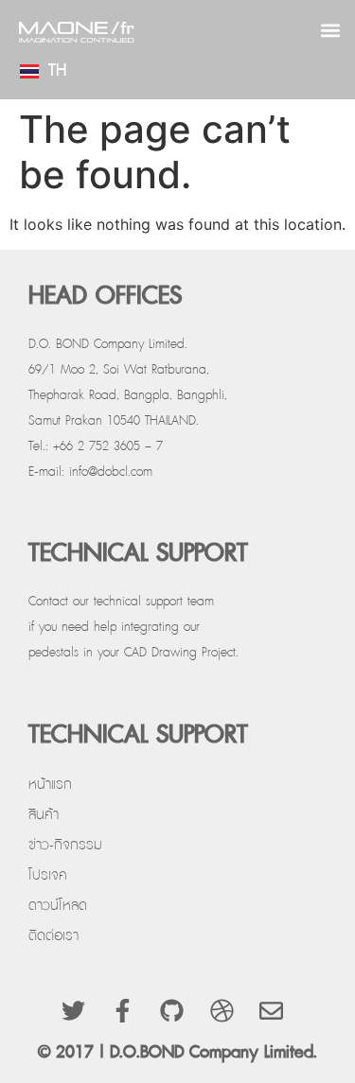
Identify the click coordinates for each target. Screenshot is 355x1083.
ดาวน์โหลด (57, 905)
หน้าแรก (50, 784)
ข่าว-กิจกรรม (65, 845)
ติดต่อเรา (53, 936)
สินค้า (43, 815)
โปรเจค (47, 875)
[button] (330, 29)
